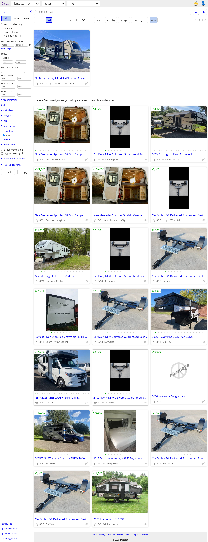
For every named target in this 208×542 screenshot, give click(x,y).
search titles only (13, 24)
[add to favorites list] (37, 83)
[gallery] (49, 20)
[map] (55, 20)
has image (9, 28)
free (6, 57)
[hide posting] (87, 83)
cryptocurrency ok (13, 153)
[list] (37, 20)
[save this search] (204, 12)
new (8, 135)
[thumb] (43, 20)
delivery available (13, 149)
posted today (11, 31)
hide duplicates (12, 35)
